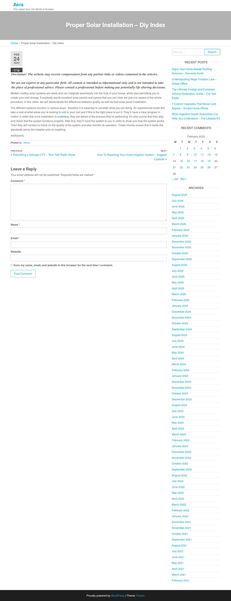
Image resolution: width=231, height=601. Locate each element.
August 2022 (179, 475)
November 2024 (181, 317)
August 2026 (179, 195)
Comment (18, 181)
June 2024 (178, 347)
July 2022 (177, 481)
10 (195, 154)
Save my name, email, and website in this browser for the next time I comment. (63, 265)
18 (202, 161)
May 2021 (178, 563)
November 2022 (181, 458)
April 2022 (178, 498)
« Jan (175, 179)
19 (209, 161)
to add (62, 112)
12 (209, 154)
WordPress (117, 595)
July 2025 (177, 271)
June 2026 (178, 206)
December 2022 (181, 452)
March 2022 (179, 504)
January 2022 (180, 516)
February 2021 (180, 580)
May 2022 (178, 493)
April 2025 (178, 288)
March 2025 (179, 294)
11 (202, 154)
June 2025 (178, 276)
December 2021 (181, 522)
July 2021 (177, 551)
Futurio (140, 595)
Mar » (183, 179)
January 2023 (180, 446)
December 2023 (181, 382)
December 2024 (181, 312)
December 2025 (181, 241)
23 (188, 167)
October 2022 (180, 463)
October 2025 (180, 253)
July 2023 (177, 411)
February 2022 (180, 510)
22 (181, 167)
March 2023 (179, 434)
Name (15, 225)
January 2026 (180, 235)
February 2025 (180, 300)
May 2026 (178, 212)
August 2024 (179, 335)
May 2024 (178, 352)
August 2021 (179, 545)
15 (181, 161)
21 (174, 167)
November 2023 (181, 388)
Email (15, 238)
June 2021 (178, 557)
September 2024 (182, 329)
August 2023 (179, 405)
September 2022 (182, 469)
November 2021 (181, 528)
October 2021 (180, 534)
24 (195, 167)
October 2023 (180, 393)
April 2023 (178, 428)
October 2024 (180, 323)
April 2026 (178, 218)
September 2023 (182, 399)
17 (195, 161)
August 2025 (179, 265)
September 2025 (182, 259)
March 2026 (179, 224)
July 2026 (177, 201)
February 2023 (180, 440)
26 (209, 167)
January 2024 (180, 376)
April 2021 (178, 569)
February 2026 (180, 230)
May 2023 (178, 422)
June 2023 (178, 417)
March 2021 (179, 575)
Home (14, 43)
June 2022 (178, 487)
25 (202, 167)
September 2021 (182, 539)
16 (188, 161)
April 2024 (178, 358)
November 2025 (181, 247)
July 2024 (177, 341)
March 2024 (179, 364)
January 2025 (180, 306)
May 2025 (178, 282)
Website (16, 252)
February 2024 (180, 370)
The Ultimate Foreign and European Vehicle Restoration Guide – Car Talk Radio (194, 93)
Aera (18, 4)
